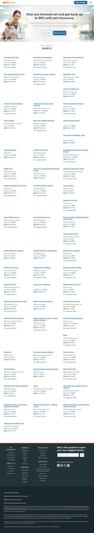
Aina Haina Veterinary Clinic (14, 74)
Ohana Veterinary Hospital (14, 318)
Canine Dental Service (71, 121)
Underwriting (43, 464)
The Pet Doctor (9, 369)
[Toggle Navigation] (91, 2)
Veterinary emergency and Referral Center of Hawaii (76, 406)
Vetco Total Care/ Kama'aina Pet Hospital (75, 387)
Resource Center (43, 458)
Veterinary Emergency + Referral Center (46, 406)
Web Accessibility (43, 476)
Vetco (36, 386)
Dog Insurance (11, 455)
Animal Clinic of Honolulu (13, 104)
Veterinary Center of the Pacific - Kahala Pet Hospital (16, 406)
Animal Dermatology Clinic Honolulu (44, 105)
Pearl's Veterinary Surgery (73, 318)
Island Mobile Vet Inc (12, 217)
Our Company (11, 468)
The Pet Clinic (68, 352)
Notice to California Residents (11, 492)
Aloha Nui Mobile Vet (71, 89)
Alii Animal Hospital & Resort (44, 74)
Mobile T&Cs (42, 478)
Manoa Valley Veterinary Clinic (15, 301)
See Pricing (80, 3)
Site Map (42, 480)
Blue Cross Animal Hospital (44, 121)
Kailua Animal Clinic (70, 234)
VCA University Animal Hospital (16, 386)
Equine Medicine (10, 150)
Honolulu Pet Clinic (70, 200)
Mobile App (25, 450)
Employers (25, 472)
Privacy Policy (43, 467)
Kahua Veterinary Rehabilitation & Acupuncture (75, 218)
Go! (82, 455)
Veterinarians (25, 470)
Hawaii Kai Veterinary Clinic (73, 169)
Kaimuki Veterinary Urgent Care (45, 251)
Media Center (11, 473)
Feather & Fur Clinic (41, 150)
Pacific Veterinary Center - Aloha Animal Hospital (46, 319)
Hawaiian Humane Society (43, 186)
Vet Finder (43, 453)
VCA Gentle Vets (69, 369)
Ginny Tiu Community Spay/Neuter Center (46, 170)
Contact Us (11, 466)
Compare (42, 455)
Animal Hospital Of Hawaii (73, 104)
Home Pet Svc (68, 186)
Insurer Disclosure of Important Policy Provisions (16, 496)
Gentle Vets (8, 169)
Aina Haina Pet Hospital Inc (73, 57)
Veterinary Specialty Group (14, 423)
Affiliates (24, 481)
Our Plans (11, 452)
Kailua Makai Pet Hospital (13, 251)
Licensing (43, 473)
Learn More (47, 33)
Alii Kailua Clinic (69, 74)
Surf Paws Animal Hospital (44, 352)
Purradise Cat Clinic (11, 57)
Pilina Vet (7, 352)
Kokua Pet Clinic (10, 285)
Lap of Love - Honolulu (42, 285)
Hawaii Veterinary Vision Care (15, 186)
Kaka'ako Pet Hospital (71, 251)
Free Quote (11, 460)
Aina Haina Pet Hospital (42, 57)
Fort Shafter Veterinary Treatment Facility (75, 151)
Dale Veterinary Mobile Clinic (74, 135)
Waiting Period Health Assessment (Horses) (15, 503)
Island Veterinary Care (42, 217)
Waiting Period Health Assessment (12, 499)
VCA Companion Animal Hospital (46, 369)
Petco (65, 335)
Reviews (11, 471)
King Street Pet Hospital (72, 268)
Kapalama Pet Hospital (42, 268)
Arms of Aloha (9, 121)
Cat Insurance (11, 457)
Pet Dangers (42, 450)
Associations (24, 475)
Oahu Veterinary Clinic (71, 301)
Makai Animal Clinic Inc (72, 285)
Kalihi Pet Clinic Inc (11, 268)
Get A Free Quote (59, 33)
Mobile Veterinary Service (43, 301)
